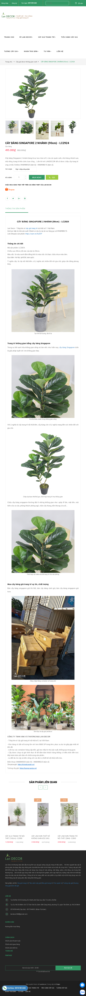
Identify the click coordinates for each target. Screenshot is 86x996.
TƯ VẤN (47, 51)
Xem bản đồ (68, 968)
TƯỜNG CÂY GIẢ (11, 51)
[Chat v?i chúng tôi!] (82, 985)
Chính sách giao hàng (12, 944)
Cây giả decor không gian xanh (26, 62)
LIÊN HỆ (60, 51)
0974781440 (32, 3)
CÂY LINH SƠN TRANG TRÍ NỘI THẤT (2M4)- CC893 (68, 837)
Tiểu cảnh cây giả (35, 883)
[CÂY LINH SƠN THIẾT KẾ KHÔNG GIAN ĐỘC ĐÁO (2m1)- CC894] (43, 814)
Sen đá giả (15, 886)
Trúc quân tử (58, 883)
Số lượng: (8, 177)
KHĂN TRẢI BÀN (30, 51)
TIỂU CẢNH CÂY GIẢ (69, 37)
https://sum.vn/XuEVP (33, 234)
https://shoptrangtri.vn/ (26, 764)
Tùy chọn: (8, 169)
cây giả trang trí (31, 228)
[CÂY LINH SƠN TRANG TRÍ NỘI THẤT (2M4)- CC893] (69, 814)
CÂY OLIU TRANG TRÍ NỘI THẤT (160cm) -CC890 (15, 837)
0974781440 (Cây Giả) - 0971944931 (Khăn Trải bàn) (28, 909)
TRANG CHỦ (9, 37)
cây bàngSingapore (67, 347)
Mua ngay (37, 177)
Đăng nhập (4, 3)
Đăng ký (14, 3)
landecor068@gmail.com (18, 914)
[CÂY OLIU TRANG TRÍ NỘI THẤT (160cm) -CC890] (16, 814)
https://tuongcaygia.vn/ (28, 768)
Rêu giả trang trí (47, 883)
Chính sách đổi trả (11, 948)
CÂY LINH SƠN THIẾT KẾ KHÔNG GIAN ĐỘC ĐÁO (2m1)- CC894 (40, 837)
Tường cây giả (68, 883)
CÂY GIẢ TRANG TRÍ (46, 37)
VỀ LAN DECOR (25, 37)
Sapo (58, 984)
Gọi (53, 177)
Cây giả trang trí (22, 883)
